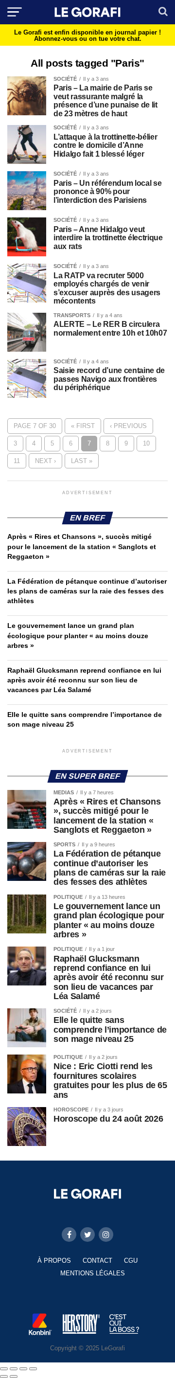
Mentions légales (92, 1273)
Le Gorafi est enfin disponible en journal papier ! (87, 35)
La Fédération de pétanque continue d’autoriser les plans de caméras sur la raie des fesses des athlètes (87, 591)
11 (17, 461)
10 (146, 443)
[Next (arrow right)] (14, 1376)
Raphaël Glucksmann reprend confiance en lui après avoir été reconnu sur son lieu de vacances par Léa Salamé (84, 680)
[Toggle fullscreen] (23, 1368)
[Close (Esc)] (4, 1368)
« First (83, 426)
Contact (97, 1260)
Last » (81, 461)
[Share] (14, 1368)
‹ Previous (128, 426)
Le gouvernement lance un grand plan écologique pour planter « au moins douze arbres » (77, 635)
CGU (131, 1260)
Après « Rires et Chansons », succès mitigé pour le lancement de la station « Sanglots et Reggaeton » (81, 546)
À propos (54, 1260)
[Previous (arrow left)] (4, 1376)
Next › (45, 461)
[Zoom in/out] (33, 1368)
